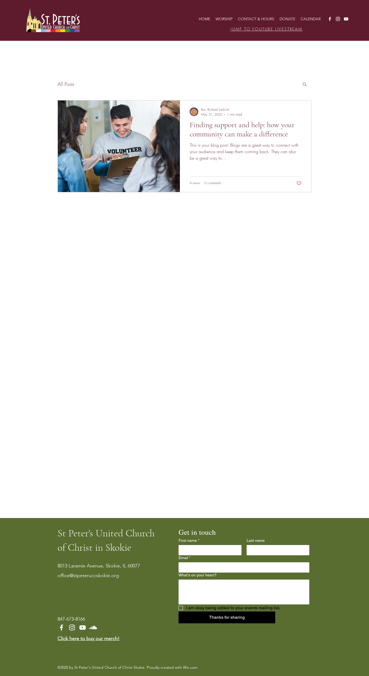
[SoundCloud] (93, 627)
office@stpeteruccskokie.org (88, 576)
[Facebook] (330, 19)
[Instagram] (338, 19)
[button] (304, 85)
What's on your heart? (198, 575)
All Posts (66, 84)
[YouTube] (346, 19)
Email (184, 558)
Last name (256, 540)
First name (189, 540)
